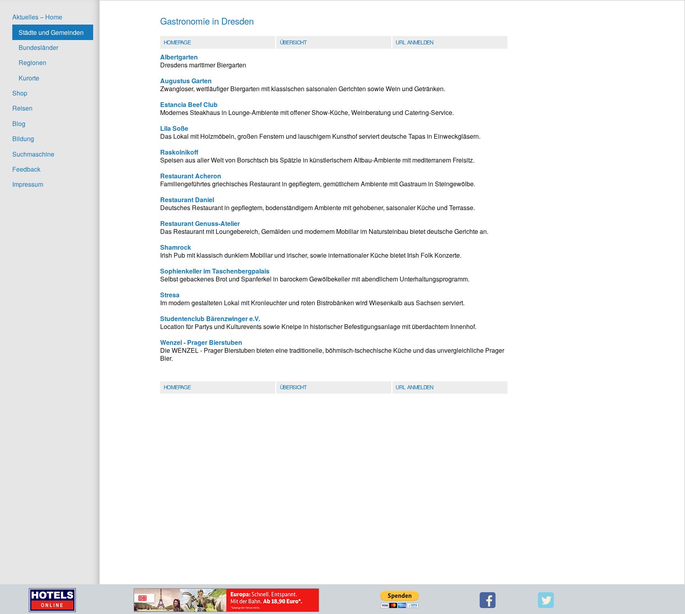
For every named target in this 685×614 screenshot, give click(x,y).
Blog (18, 123)
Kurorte (29, 77)
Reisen (22, 108)
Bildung (23, 138)
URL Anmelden (414, 42)
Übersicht (293, 42)
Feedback (26, 169)
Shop (19, 93)
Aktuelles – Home (37, 16)
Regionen (32, 62)
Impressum (27, 184)
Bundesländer (38, 47)
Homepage (177, 42)
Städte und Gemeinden (51, 32)
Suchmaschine (33, 154)
